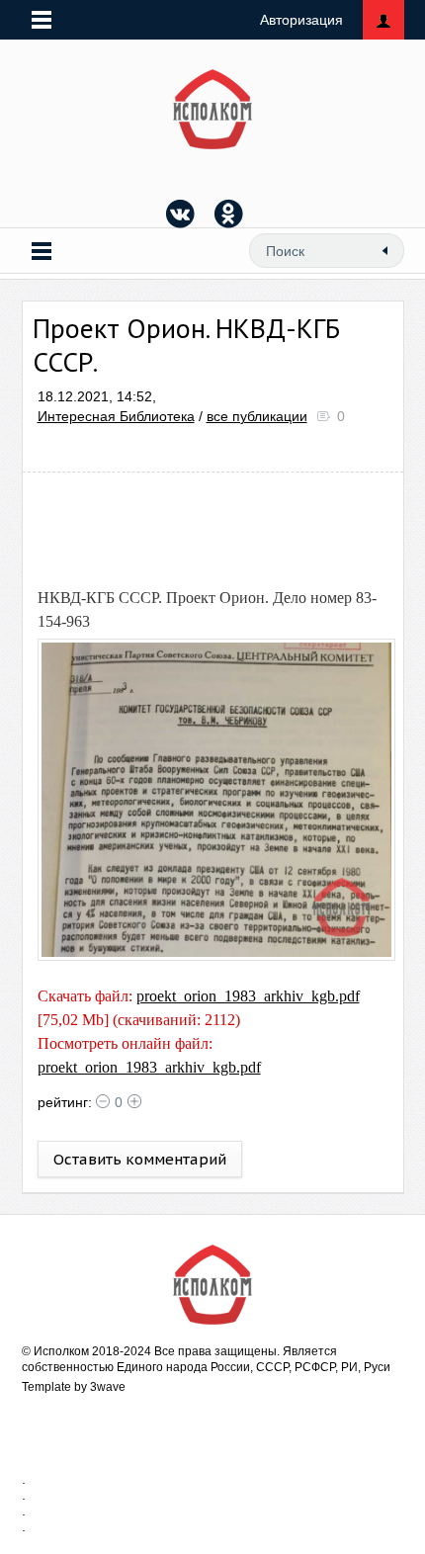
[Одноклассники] (229, 213)
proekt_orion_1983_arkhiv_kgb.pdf (248, 996)
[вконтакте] (181, 213)
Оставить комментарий (139, 1159)
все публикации (257, 416)
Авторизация (301, 20)
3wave (108, 1387)
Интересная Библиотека (116, 416)
